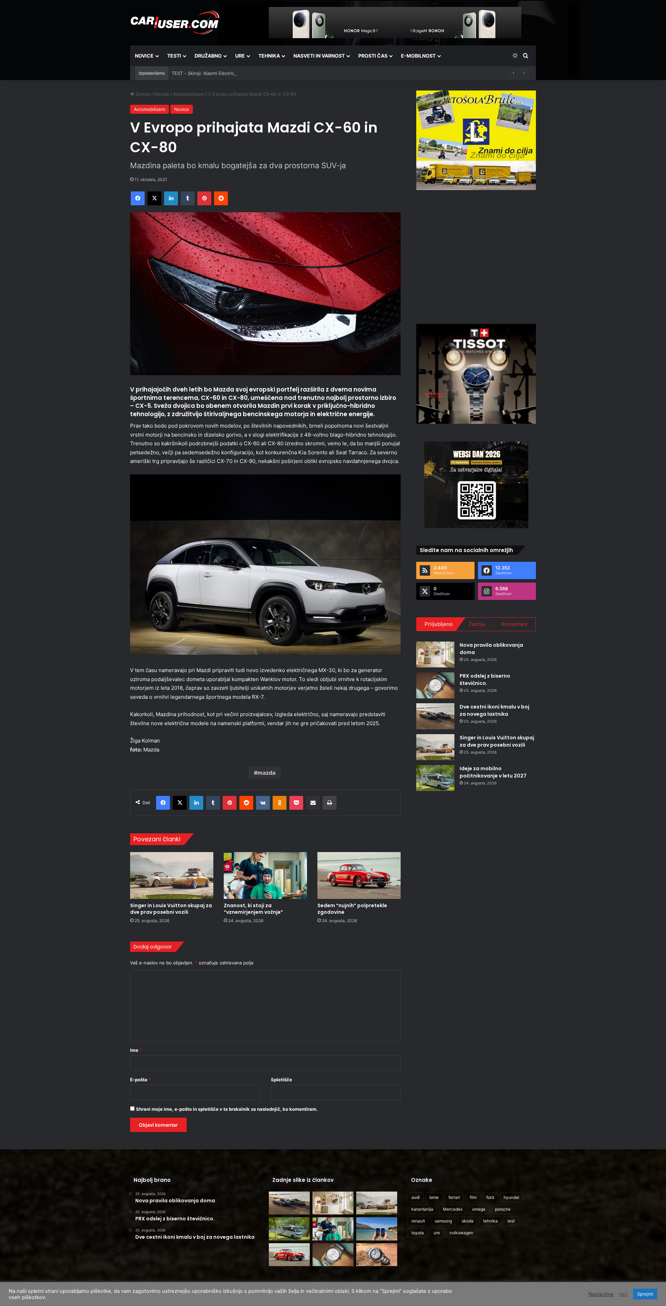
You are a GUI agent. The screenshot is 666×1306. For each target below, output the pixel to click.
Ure (240, 56)
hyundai (511, 1197)
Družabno (208, 56)
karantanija (422, 1209)
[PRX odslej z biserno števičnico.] (435, 685)
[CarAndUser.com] (175, 22)
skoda (467, 1220)
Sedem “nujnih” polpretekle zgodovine (352, 909)
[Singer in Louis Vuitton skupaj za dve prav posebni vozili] (171, 875)
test (511, 1220)
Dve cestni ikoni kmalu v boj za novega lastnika (494, 710)
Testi (174, 56)
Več (623, 1294)
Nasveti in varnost (319, 56)
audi (415, 1197)
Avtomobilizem (188, 94)
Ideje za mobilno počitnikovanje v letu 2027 (493, 772)
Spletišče (281, 1079)
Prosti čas (372, 56)
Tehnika (269, 56)
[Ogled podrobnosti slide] (476, 140)
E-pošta (140, 1079)
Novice (144, 56)
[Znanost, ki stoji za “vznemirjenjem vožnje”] (265, 875)
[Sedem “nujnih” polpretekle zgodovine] (359, 875)
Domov (142, 94)
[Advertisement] (476, 255)
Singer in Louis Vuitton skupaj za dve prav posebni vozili (171, 909)
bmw (434, 1197)
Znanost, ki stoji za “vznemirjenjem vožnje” (253, 909)
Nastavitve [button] (601, 1294)
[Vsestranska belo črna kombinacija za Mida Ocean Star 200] (376, 1254)
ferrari (454, 1197)
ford (490, 1197)
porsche (503, 1209)
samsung (443, 1220)
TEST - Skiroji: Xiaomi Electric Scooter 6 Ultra (220, 73)
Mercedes (452, 1209)
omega (478, 1209)
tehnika (490, 1220)
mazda (266, 772)
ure (437, 1232)
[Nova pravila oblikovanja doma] (435, 655)
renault (418, 1220)
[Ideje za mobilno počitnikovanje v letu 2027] (435, 778)
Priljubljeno (439, 624)
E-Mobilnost (418, 56)
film (473, 1197)
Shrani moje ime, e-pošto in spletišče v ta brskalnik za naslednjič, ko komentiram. (227, 1109)
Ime (136, 1050)
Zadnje (477, 624)
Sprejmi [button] (645, 1294)
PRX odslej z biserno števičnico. (485, 679)
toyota (417, 1232)
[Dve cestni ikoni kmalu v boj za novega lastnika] (435, 716)
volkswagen (461, 1232)
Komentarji (514, 624)
